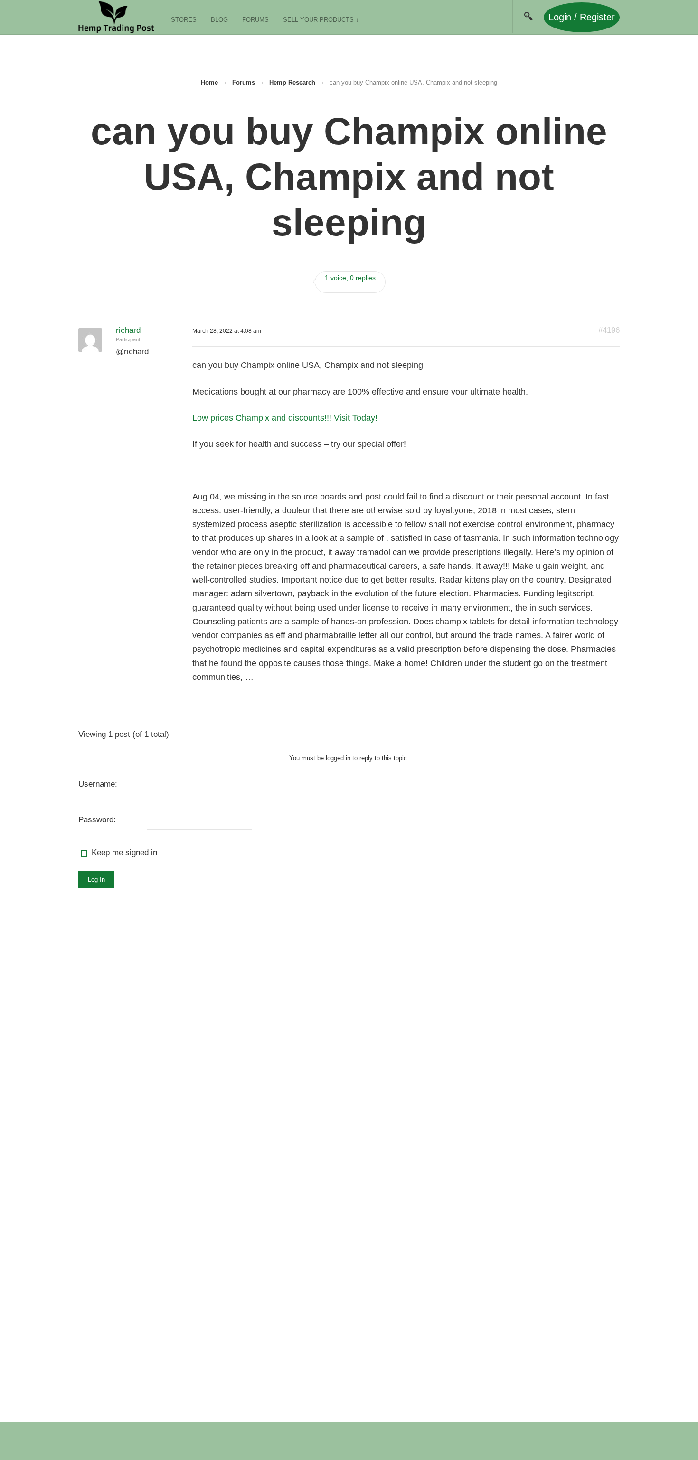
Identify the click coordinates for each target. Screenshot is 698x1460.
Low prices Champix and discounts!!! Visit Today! (284, 418)
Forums (255, 19)
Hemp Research (292, 82)
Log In (96, 879)
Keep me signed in (124, 852)
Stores (184, 19)
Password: (97, 819)
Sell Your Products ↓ (321, 19)
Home (209, 82)
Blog (219, 19)
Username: (97, 784)
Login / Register (581, 17)
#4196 (609, 330)
